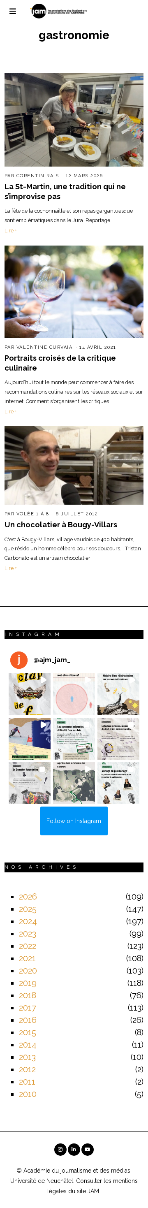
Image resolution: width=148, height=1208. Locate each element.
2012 (27, 1069)
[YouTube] (87, 1149)
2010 (28, 1094)
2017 (27, 1008)
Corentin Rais (37, 176)
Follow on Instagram (73, 821)
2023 (27, 934)
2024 (28, 921)
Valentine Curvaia (44, 347)
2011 (27, 1082)
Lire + (11, 230)
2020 (28, 971)
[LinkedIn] (74, 1149)
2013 (27, 1057)
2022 (27, 946)
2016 (28, 1020)
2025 (28, 909)
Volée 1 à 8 (32, 514)
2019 (28, 983)
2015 (27, 1032)
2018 (27, 995)
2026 (28, 897)
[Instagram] (60, 1149)
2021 (27, 958)
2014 (28, 1045)
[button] (30, 694)
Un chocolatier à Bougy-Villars (61, 524)
